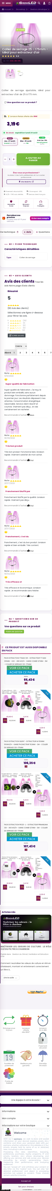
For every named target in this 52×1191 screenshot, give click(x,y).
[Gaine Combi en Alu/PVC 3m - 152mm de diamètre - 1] (26, 787)
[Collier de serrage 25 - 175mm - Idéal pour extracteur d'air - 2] (20, 73)
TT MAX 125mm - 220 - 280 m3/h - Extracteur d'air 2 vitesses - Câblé (9, 692)
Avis (28, 232)
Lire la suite (9, 977)
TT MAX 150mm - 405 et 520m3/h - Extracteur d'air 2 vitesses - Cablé (10, 775)
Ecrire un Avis (18, 335)
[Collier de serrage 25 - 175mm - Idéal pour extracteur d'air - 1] (10, 73)
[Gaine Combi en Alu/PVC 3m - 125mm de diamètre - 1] (26, 703)
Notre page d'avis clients (22, 285)
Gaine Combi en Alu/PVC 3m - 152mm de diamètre (26, 775)
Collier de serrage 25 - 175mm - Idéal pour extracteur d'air (38, 697)
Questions (44, 232)
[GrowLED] (26, 3)
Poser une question (14, 631)
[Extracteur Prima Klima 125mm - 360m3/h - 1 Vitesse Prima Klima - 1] (9, 870)
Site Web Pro (26, 182)
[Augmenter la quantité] (14, 159)
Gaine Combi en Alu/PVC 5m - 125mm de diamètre (26, 692)
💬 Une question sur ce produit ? (20, 102)
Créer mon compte (40, 218)
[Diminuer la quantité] (5, 159)
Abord (8, 352)
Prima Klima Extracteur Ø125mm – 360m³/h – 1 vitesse (10, 858)
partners (18, 1139)
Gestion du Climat (20, 954)
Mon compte (9, 1118)
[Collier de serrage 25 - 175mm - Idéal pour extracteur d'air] (12, 365)
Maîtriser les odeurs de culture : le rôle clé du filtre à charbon (26, 948)
